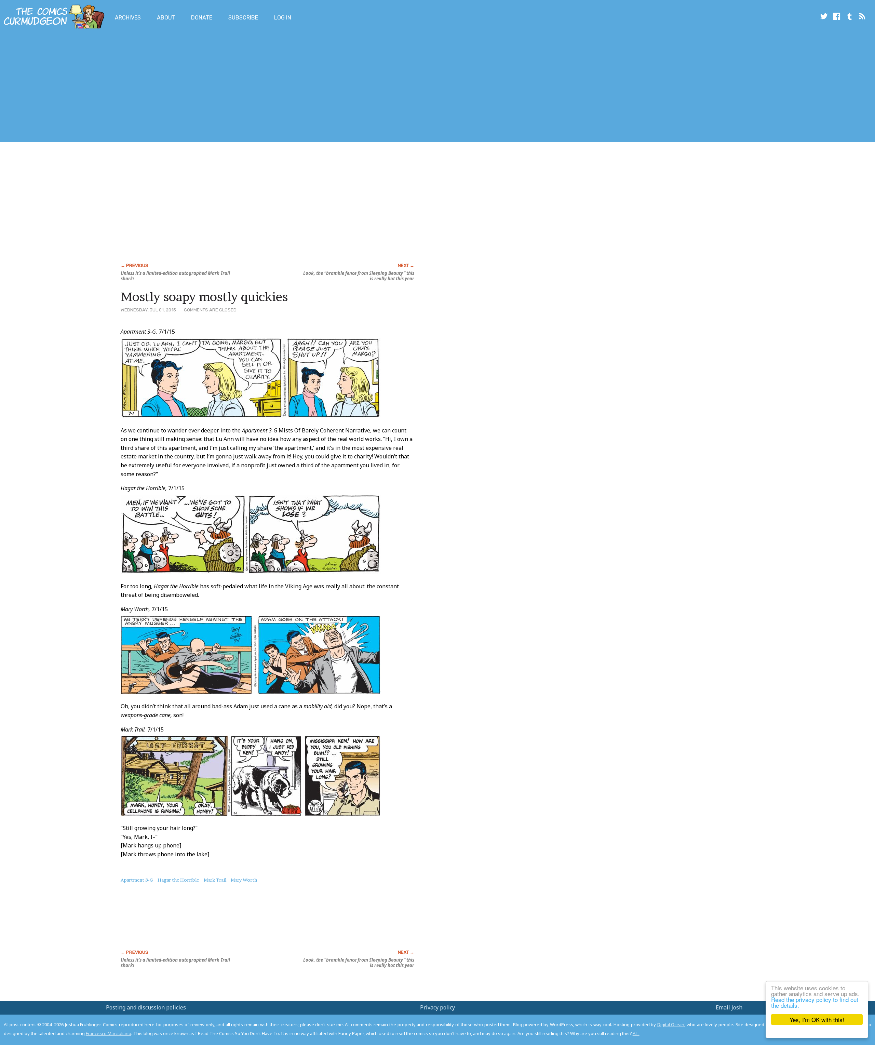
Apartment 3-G (137, 880)
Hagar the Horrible (178, 880)
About (166, 17)
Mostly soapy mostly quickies (204, 296)
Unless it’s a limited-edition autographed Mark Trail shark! (175, 276)
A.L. (636, 1033)
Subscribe (243, 17)
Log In (282, 17)
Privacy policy (437, 1007)
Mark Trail (215, 880)
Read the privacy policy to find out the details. (814, 1002)
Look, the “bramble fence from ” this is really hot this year (358, 276)
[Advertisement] (124, 86)
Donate (201, 17)
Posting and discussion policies (146, 1007)
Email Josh (729, 1007)
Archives (128, 17)
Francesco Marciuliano (108, 1033)
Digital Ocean (671, 1024)
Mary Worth (244, 880)
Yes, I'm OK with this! (817, 1019)
